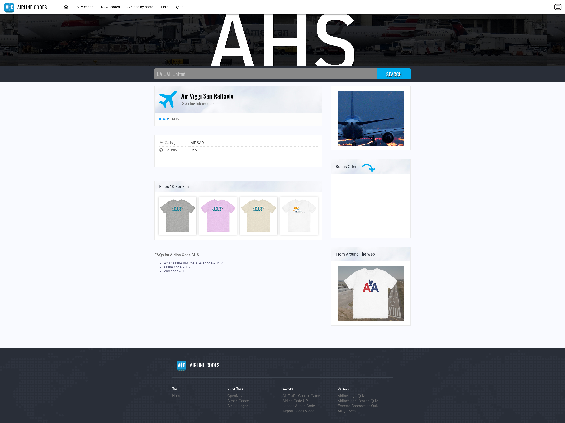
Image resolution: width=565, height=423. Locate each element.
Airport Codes (238, 401)
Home (177, 396)
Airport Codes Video (298, 411)
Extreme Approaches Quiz (358, 406)
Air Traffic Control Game (301, 396)
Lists (164, 7)
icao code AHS (175, 271)
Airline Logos (237, 406)
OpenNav (234, 396)
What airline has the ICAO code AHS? (193, 263)
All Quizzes (347, 411)
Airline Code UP (295, 401)
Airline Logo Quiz (351, 396)
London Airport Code (298, 406)
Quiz (179, 7)
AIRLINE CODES (31, 7)
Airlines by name (140, 7)
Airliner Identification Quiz (358, 401)
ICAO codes (110, 7)
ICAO (163, 119)
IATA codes (84, 7)
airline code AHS (176, 267)
